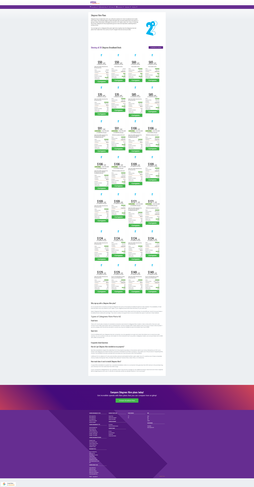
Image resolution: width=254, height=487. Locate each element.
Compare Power (111, 416)
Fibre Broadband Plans (92, 419)
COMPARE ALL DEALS (156, 47)
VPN (89, 462)
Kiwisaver (127, 7)
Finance (134, 7)
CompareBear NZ (95, 476)
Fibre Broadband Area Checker (93, 454)
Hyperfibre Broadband (92, 422)
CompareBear (149, 426)
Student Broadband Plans (92, 445)
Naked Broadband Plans (92, 429)
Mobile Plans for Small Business (93, 472)
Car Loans (110, 431)
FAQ (147, 419)
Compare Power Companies (112, 417)
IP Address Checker (92, 456)
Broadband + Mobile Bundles (93, 433)
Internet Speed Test (92, 453)
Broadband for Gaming (92, 446)
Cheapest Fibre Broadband (93, 420)
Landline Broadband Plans (93, 430)
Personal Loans (111, 434)
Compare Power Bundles (112, 419)
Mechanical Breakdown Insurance (113, 426)
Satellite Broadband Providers (93, 443)
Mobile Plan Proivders (92, 469)
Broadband (94, 7)
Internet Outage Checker (92, 458)
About (148, 416)
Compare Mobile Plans (92, 467)
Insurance (120, 7)
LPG (128, 416)
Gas (128, 417)
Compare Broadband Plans (127, 400)
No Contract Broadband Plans (93, 432)
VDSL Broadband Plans (92, 417)
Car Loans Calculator (112, 432)
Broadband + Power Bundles (93, 435)
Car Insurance (111, 424)
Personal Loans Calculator (112, 435)
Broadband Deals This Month (93, 459)
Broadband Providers (92, 440)
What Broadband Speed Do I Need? (94, 461)
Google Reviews (8, 480)
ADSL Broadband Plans (92, 416)
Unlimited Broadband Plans (93, 427)
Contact (148, 420)
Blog (148, 417)
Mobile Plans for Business (93, 470)
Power (112, 7)
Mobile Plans (104, 7)
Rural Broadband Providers (93, 441)
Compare (102, 81)
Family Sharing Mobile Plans (93, 473)
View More (12, 485)
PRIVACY (90, 476)
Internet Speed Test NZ (150, 427)
